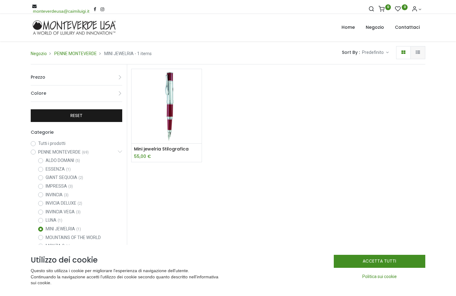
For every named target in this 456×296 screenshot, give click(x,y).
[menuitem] (348, 27)
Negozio (39, 53)
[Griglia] (403, 52)
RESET (76, 115)
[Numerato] (417, 52)
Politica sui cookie (379, 276)
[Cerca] (371, 9)
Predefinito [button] (373, 52)
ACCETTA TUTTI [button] (379, 261)
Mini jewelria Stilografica (161, 149)
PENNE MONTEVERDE (75, 53)
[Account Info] (417, 9)
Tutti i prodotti (51, 143)
